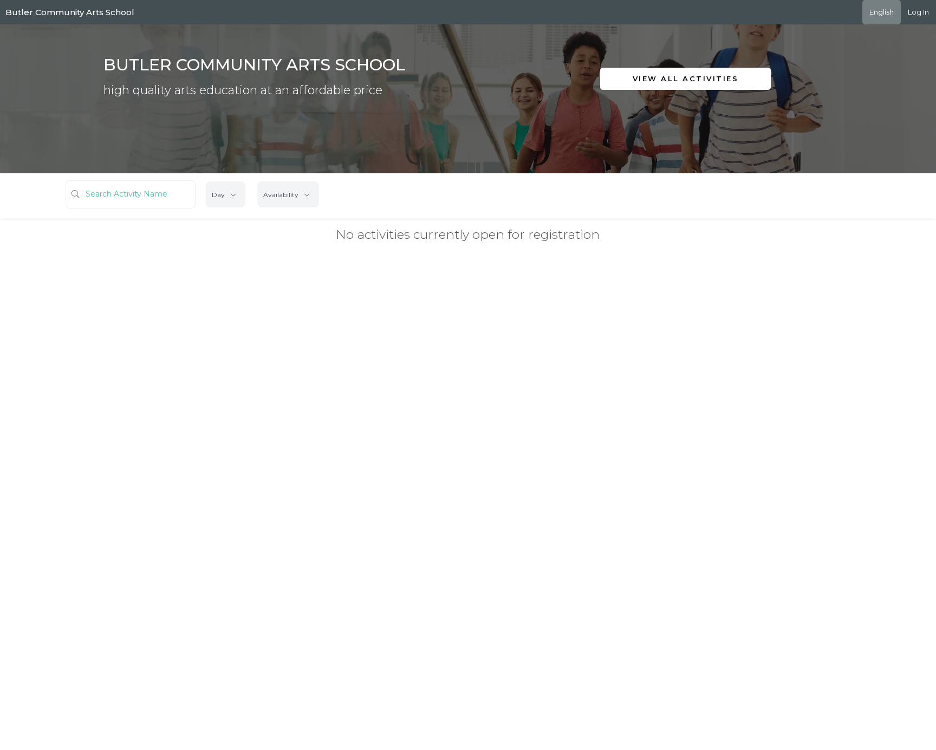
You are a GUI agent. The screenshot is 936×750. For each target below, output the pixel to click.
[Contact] (700, 104)
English (881, 12)
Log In (918, 12)
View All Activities (686, 78)
